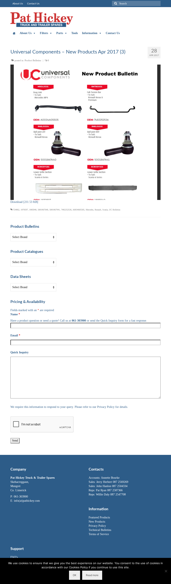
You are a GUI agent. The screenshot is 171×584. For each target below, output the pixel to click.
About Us (25, 33)
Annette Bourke (110, 477)
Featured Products (99, 517)
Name (15, 314)
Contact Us (113, 33)
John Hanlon (104, 486)
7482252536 (66, 210)
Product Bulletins (33, 60)
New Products (97, 521)
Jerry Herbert (104, 481)
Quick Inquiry (19, 352)
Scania (105, 210)
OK (74, 575)
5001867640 (43, 210)
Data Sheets (20, 277)
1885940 (32, 210)
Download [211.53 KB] (24, 202)
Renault (98, 210)
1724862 (15, 210)
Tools (74, 33)
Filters (44, 33)
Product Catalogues (26, 252)
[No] (166, 571)
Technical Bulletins (100, 530)
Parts (59, 33)
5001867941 (54, 210)
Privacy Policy (97, 525)
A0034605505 (78, 210)
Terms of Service (99, 534)
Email (15, 335)
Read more (92, 575)
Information (89, 33)
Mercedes (89, 210)
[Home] (14, 33)
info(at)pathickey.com (27, 500)
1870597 (24, 210)
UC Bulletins (114, 210)
